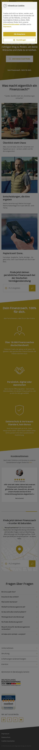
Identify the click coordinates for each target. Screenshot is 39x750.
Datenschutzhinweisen (11, 24)
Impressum (7, 27)
